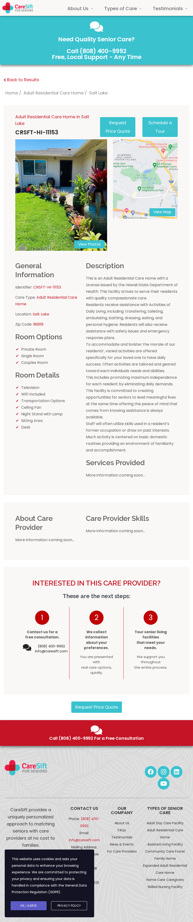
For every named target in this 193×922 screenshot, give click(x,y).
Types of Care (120, 8)
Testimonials (168, 8)
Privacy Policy (69, 906)
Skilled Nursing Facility (165, 886)
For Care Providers (122, 851)
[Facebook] (151, 772)
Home (11, 93)
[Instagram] (163, 772)
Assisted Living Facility (165, 844)
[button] (80, 8)
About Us (77, 8)
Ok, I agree (28, 906)
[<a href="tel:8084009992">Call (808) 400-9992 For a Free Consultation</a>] (96, 730)
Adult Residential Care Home (54, 93)
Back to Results (22, 80)
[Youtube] (163, 784)
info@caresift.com (51, 651)
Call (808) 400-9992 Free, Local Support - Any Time (96, 54)
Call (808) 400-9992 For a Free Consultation (96, 738)
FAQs (122, 830)
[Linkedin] (176, 772)
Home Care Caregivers (165, 879)
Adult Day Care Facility (165, 823)
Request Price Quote (96, 707)
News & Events (122, 844)
